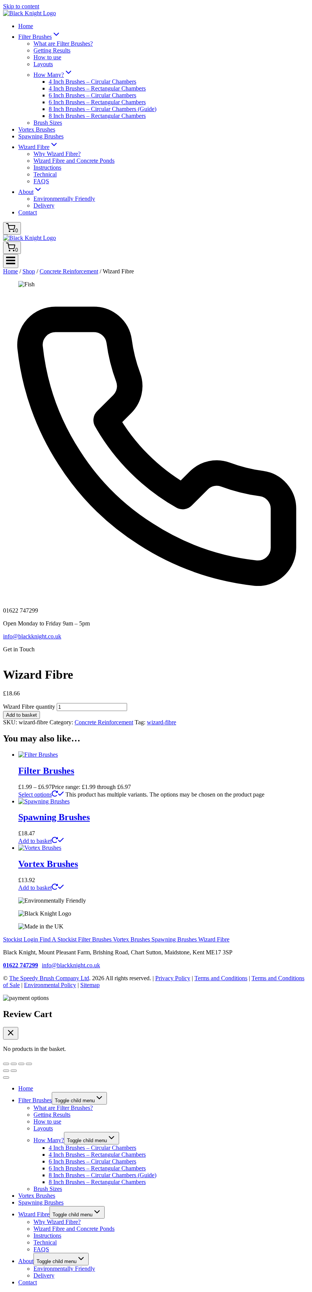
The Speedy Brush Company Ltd (49, 978)
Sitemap (90, 985)
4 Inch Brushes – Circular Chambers (92, 81)
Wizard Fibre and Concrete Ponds (74, 160)
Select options (35, 794)
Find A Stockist (59, 939)
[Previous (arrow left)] (6, 1071)
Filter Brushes (46, 771)
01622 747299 (20, 965)
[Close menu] (6, 1077)
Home (25, 26)
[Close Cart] (10, 1033)
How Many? (48, 1140)
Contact (27, 212)
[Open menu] (10, 261)
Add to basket (21, 715)
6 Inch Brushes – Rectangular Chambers (97, 102)
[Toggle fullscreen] (14, 1064)
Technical (45, 174)
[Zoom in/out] (6, 1064)
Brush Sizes (47, 122)
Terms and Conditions (220, 978)
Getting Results (51, 50)
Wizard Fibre (213, 939)
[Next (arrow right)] (14, 1071)
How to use (47, 57)
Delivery (43, 205)
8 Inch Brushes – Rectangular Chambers (97, 116)
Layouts (43, 64)
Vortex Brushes (36, 129)
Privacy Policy (172, 978)
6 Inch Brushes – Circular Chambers (92, 95)
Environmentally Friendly (64, 198)
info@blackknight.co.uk (32, 636)
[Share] (21, 1064)
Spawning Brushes (41, 136)
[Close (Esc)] (29, 1064)
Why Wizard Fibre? (57, 154)
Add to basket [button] (35, 841)
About (25, 1261)
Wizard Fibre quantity (29, 706)
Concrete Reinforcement (104, 722)
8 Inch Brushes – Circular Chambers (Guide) (102, 109)
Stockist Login (21, 939)
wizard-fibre (161, 722)
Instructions (47, 167)
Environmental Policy (50, 985)
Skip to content (21, 6)
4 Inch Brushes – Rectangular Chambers (97, 88)
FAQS (41, 181)
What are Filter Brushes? (63, 43)
